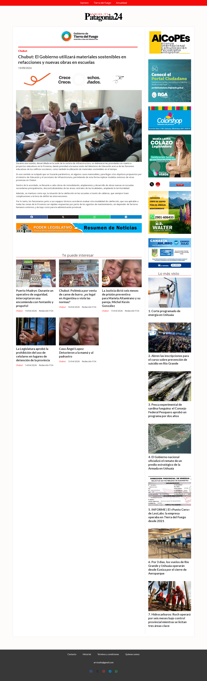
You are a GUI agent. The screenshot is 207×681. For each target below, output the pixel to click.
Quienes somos (132, 654)
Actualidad (121, 2)
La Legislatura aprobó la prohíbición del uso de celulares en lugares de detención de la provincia (33, 354)
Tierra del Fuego (102, 2)
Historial (87, 654)
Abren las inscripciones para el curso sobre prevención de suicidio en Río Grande (168, 359)
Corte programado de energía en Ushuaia (164, 313)
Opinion (84, 2)
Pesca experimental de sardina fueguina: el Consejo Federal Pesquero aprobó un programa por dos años (167, 410)
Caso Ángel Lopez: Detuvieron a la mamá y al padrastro (76, 352)
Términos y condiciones (108, 654)
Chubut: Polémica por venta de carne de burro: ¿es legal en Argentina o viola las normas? (78, 296)
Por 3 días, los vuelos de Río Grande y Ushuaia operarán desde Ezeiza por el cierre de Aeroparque (168, 567)
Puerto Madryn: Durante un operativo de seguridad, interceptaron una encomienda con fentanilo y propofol (35, 298)
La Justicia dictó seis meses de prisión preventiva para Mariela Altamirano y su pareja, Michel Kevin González (121, 298)
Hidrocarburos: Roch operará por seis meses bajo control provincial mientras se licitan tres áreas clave (169, 620)
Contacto (71, 654)
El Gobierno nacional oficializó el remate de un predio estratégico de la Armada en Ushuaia (165, 462)
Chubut (22, 51)
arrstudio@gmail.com (103, 662)
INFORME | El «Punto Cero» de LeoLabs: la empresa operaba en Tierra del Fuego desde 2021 (169, 515)
